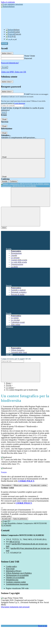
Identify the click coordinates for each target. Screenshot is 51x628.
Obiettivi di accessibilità (15, 577)
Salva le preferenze (20, 519)
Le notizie (10, 388)
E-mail (27, 94)
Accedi (4, 43)
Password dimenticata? (10, 63)
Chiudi (4, 119)
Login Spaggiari (19, 103)
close (4, 228)
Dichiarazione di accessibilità (17, 575)
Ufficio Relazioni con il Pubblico (19, 573)
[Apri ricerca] (30, 197)
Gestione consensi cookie (16, 582)
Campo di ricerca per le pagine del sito (16, 359)
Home (8, 383)
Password (28, 58)
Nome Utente (29, 56)
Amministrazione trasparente (17, 584)
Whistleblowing (12, 580)
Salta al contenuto (8, 2)
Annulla (4, 181)
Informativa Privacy (13, 571)
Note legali (10, 569)
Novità (8, 385)
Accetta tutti (39, 485)
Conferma (13, 181)
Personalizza (6, 485)
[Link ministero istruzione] (12, 4)
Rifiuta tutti (21, 485)
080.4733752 (14, 542)
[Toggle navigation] (20, 216)
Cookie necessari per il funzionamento (16, 510)
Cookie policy (11, 566)
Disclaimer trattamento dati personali (15, 607)
